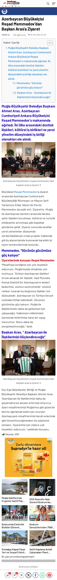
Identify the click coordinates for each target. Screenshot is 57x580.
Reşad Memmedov (25, 191)
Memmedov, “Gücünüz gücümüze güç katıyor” (30, 85)
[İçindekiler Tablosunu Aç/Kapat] (48, 43)
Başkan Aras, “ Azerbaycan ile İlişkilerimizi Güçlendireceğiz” (34, 95)
